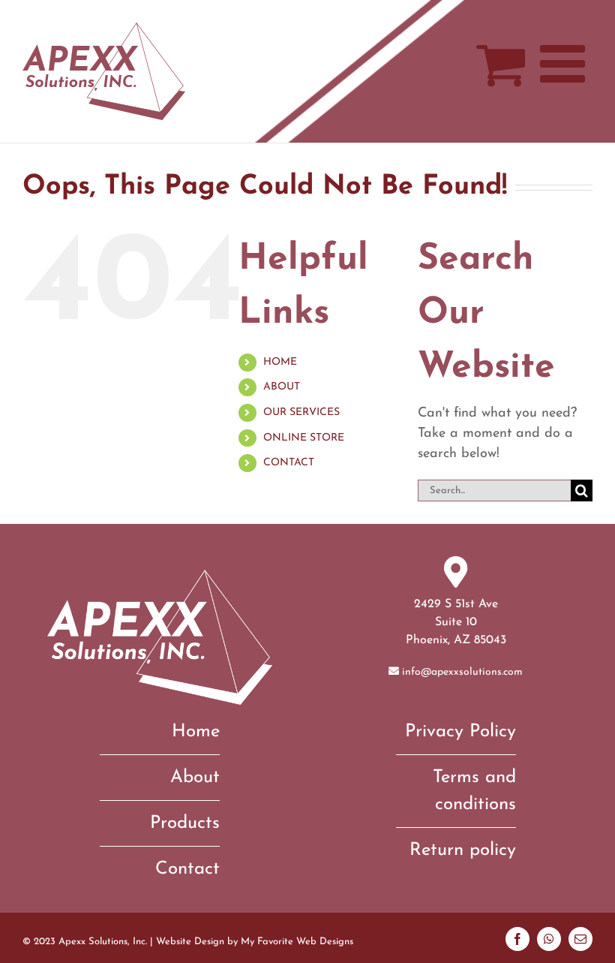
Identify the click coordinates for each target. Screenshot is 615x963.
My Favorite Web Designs (297, 941)
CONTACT (288, 462)
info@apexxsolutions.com (462, 672)
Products (185, 823)
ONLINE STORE (303, 438)
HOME (280, 362)
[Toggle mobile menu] (566, 64)
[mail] (580, 939)
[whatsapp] (549, 939)
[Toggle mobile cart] (500, 64)
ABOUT (281, 387)
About (195, 778)
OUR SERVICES (301, 412)
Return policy (463, 850)
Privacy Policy (460, 732)
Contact (187, 869)
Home (196, 732)
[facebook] (518, 939)
